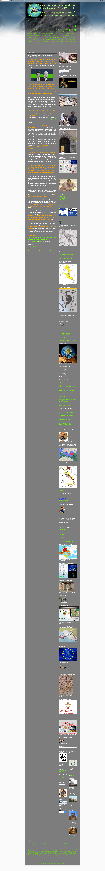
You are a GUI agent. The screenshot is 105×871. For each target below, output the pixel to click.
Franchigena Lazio (65, 22)
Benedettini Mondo (55, 20)
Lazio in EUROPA (62, 337)
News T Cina (66, 29)
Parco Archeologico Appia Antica (64, 255)
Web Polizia (47, 45)
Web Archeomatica (37, 41)
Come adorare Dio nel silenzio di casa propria (67, 340)
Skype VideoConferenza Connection (65, 333)
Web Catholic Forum (59, 41)
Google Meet (61, 331)
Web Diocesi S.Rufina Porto (32, 43)
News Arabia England (52, 25)
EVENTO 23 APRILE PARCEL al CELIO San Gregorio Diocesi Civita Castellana (66, 424)
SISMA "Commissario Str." (57, 35)
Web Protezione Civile (31, 46)
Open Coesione (30, 31)
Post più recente (32, 250)
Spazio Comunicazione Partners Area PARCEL (67, 497)
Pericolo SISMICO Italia (32, 33)
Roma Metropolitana (31, 35)
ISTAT (71, 22)
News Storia (60, 29)
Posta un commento (32, 246)
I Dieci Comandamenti (62, 420)
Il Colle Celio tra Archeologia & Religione (66, 254)
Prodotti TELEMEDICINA (63, 205)
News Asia (66, 25)
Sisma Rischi (74, 35)
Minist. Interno (44, 24)
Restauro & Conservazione (69, 33)
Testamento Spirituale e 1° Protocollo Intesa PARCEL (73, 755)
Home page (42, 250)
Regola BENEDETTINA (59, 33)
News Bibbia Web (37, 27)
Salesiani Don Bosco (47, 35)
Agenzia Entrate (30, 20)
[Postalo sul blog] (46, 241)
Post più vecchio (52, 250)
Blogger (63, 863)
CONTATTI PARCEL (62, 775)
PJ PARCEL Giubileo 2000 (42, 33)
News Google (30, 29)
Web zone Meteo (45, 48)
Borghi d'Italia (70, 20)
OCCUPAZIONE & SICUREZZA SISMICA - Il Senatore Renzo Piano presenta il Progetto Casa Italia (67, 413)
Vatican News (30, 41)
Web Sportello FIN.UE (41, 46)
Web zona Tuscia (30, 48)
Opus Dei (36, 31)
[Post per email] (43, 241)
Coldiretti (29, 22)
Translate (67, 72)
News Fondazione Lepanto (69, 27)
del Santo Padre (72, 771)
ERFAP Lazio (52, 22)
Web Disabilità (49, 43)
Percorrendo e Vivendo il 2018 (64, 383)
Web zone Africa (38, 48)
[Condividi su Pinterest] (49, 241)
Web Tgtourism (48, 46)
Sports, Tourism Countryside (54, 37)
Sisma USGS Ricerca (44, 37)
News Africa (45, 25)
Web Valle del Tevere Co (57, 46)
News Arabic (60, 25)
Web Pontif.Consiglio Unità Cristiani (65, 45)
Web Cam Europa (45, 41)
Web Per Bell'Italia (54, 45)
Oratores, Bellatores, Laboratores (45, 31)
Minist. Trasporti (62, 24)
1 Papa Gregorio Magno (63, 529)
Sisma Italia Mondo (67, 35)
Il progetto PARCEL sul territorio (64, 405)
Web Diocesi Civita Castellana (69, 41)
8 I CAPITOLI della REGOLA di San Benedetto (67, 397)
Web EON (55, 43)
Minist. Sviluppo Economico (53, 24)
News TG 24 (72, 29)
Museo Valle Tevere (37, 25)
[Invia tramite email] (45, 241)
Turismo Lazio (30, 39)
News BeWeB (30, 27)
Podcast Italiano (62, 197)
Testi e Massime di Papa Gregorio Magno (66, 422)
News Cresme (49, 27)
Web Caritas (52, 41)
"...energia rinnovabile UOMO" (70, 494)
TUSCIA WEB (36, 39)
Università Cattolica (72, 39)
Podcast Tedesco (62, 199)
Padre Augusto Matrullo (63, 500)
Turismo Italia (72, 37)
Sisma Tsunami (30, 37)
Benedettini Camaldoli (39, 20)
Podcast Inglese (62, 198)
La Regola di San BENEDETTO (64, 401)
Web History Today (62, 43)
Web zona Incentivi (72, 46)
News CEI (43, 27)
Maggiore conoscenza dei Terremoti (65, 417)
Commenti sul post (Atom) (35, 253)
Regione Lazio (50, 33)
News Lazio (45, 29)
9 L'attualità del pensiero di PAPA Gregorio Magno (67, 541)
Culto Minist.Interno (44, 22)
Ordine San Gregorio (56, 31)
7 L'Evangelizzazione (62, 538)
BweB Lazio (61, 382)
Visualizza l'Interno (62, 196)
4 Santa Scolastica (62, 396)
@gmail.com (46, 843)
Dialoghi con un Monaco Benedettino (65, 258)
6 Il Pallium (61, 537)
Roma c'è (60, 385)
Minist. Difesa (37, 24)
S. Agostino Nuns (39, 35)
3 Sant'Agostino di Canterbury (64, 395)
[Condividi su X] (47, 241)
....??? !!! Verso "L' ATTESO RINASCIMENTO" (67, 386)
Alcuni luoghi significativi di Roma (64, 317)
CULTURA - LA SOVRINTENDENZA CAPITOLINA (67, 252)
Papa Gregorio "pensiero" (65, 31)
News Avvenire (72, 25)
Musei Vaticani (30, 25)
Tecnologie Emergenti (64, 37)
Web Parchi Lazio (40, 45)
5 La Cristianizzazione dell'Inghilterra (65, 535)
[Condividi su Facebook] (48, 241)
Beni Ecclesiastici (63, 20)
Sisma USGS (36, 37)
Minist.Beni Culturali (70, 24)
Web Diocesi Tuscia (42, 43)
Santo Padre (72, 775)
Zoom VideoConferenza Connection (65, 334)
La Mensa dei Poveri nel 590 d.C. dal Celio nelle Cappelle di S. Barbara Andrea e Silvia (67, 388)
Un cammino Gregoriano (56, 39)
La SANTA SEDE (31, 24)
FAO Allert (58, 22)
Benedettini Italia (47, 20)
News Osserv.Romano (53, 29)
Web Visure (65, 46)
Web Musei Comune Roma (71, 43)
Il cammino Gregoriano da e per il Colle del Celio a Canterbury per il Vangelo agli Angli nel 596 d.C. (67, 400)
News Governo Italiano (38, 29)
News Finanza (60, 27)
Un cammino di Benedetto (45, 39)
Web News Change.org (31, 45)
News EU (55, 27)
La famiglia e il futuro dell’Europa (64, 419)
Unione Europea (64, 39)
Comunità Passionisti (36, 22)
